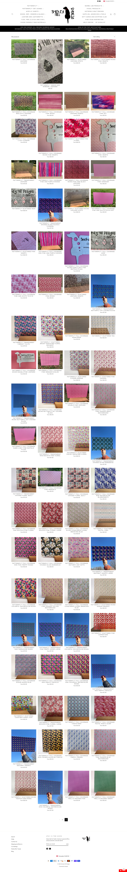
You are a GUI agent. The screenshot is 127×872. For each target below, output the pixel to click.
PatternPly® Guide (16, 849)
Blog (12, 851)
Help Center (88, 22)
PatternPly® (32, 6)
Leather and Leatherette (32, 17)
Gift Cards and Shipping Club (94, 17)
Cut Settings (14, 846)
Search (13, 836)
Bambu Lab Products (94, 6)
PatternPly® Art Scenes (32, 8)
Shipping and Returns (16, 844)
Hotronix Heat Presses (94, 11)
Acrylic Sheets (32, 11)
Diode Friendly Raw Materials (33, 22)
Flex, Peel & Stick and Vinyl (33, 19)
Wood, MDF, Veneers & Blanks (32, 14)
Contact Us (14, 841)
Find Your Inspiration (94, 19)
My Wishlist (100, 22)
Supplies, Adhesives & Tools (94, 14)
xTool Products (94, 8)
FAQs (12, 839)
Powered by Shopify (63, 866)
